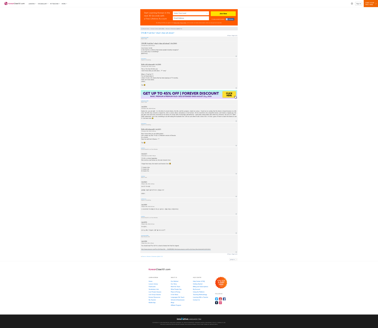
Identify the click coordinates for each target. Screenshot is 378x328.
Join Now (223, 14)
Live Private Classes (155, 292)
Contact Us (196, 300)
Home (150, 281)
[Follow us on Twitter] (216, 298)
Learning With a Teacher (200, 297)
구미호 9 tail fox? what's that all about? (157, 32)
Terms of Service (209, 324)
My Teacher (54, 4)
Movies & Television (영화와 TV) (174, 28)
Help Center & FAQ (199, 281)
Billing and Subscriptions (200, 286)
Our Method (174, 281)
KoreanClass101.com (201, 322)
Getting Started (197, 284)
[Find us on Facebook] (224, 298)
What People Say (176, 289)
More (64, 4)
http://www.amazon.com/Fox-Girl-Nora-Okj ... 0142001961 (157, 249)
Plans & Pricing (175, 292)
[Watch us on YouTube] (220, 298)
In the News (174, 294)
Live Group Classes (155, 294)
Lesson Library (153, 284)
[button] (352, 3)
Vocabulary (42, 4)
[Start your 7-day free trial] (221, 283)
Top (236, 56)
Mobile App (152, 302)
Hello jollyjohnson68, (148, 64)
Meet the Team (175, 286)
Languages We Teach (177, 297)
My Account (196, 289)
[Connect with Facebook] (229, 19)
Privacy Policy (183, 22)
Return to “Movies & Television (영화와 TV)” (152, 256)
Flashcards (152, 286)
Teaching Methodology (200, 294)
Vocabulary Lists (154, 289)
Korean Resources (154, 297)
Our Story (174, 284)
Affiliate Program (176, 305)
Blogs (172, 302)
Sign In (358, 3)
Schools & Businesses (177, 300)
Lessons (32, 4)
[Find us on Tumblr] (216, 302)
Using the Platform (198, 292)
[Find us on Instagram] (220, 302)
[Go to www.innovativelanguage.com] (189, 318)
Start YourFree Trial (369, 4)
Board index (146, 28)
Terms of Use (177, 22)
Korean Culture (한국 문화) (157, 28)
